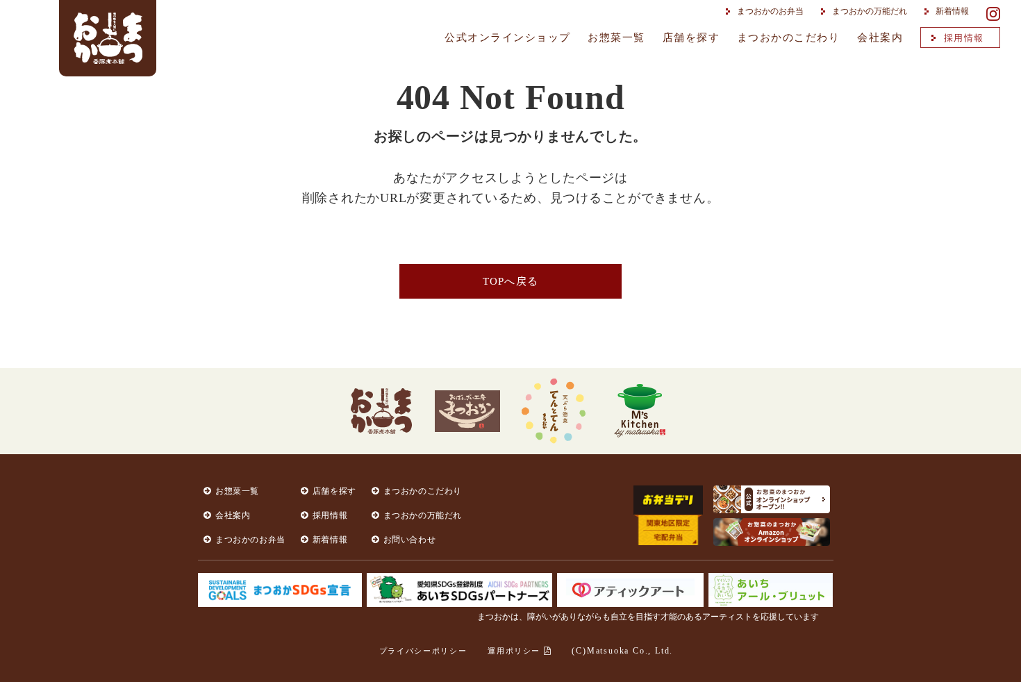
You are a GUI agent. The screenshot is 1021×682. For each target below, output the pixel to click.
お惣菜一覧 (616, 37)
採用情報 (964, 38)
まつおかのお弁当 (770, 11)
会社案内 (880, 37)
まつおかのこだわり (788, 37)
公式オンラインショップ (508, 37)
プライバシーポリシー (423, 651)
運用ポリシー (516, 651)
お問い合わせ (409, 539)
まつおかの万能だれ (869, 11)
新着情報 (952, 11)
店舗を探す (691, 37)
